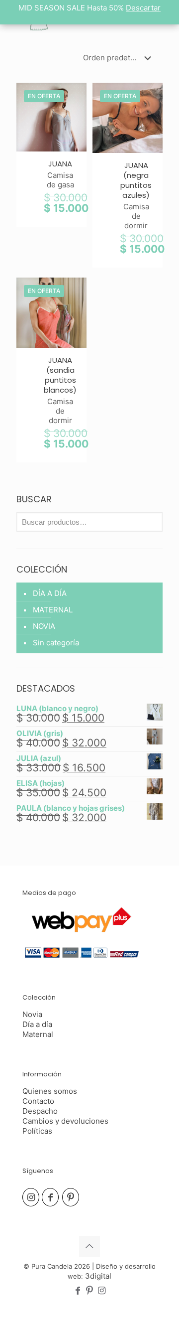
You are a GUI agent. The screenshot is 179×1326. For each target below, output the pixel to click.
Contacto (38, 1101)
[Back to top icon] (89, 1246)
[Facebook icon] (77, 1291)
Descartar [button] (143, 7)
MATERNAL (53, 609)
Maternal (37, 1034)
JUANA (60, 163)
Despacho (40, 1111)
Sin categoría (56, 642)
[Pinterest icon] (89, 1291)
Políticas (37, 1131)
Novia (32, 1014)
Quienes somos (49, 1091)
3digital (98, 1276)
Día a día (37, 1024)
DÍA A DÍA (50, 593)
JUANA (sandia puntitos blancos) (60, 375)
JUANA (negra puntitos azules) (136, 180)
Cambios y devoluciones (65, 1121)
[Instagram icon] (101, 1291)
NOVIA (44, 626)
